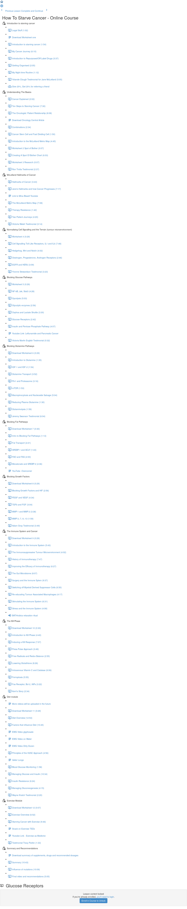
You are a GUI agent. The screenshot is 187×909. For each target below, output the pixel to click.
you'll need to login (105, 896)
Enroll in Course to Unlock (93, 900)
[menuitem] (2, 6)
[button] (2, 2)
